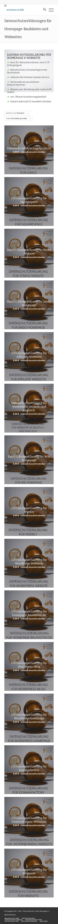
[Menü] (50, 9)
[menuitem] (43, 9)
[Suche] (43, 9)
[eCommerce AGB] (24, 9)
